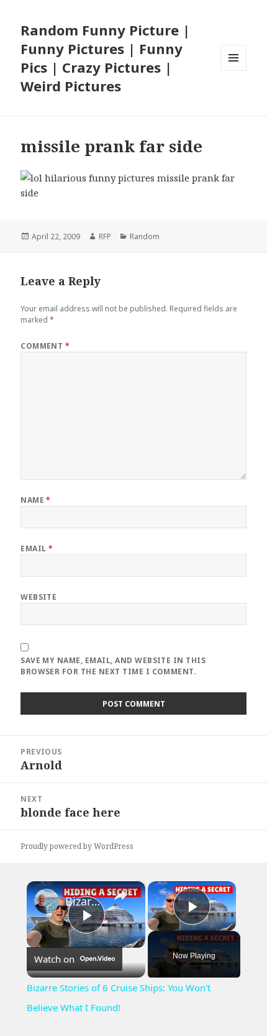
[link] (46, 901)
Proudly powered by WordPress (77, 846)
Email (36, 548)
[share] (120, 895)
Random (145, 236)
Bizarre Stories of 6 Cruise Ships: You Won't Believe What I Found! (84, 901)
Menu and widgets (234, 70)
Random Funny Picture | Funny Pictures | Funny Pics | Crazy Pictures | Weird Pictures (105, 58)
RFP (105, 236)
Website (38, 597)
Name (35, 500)
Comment (45, 346)
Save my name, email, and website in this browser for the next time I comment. (113, 666)
